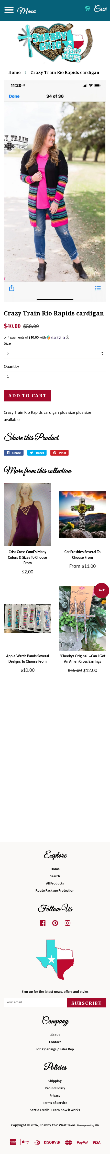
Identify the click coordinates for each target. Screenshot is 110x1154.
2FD (97, 1125)
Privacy (55, 1096)
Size (7, 343)
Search (55, 876)
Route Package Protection (55, 891)
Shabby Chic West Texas (57, 1125)
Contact (55, 1042)
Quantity (11, 366)
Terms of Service (55, 1103)
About (55, 1035)
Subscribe (86, 1003)
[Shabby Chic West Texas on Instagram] (67, 925)
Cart (99, 9)
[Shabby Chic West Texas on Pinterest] (55, 925)
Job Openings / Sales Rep (55, 1049)
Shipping (55, 1081)
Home (14, 72)
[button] (55, 337)
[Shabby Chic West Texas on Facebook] (42, 925)
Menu (26, 11)
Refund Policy (55, 1088)
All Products (55, 884)
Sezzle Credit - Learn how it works (55, 1110)
